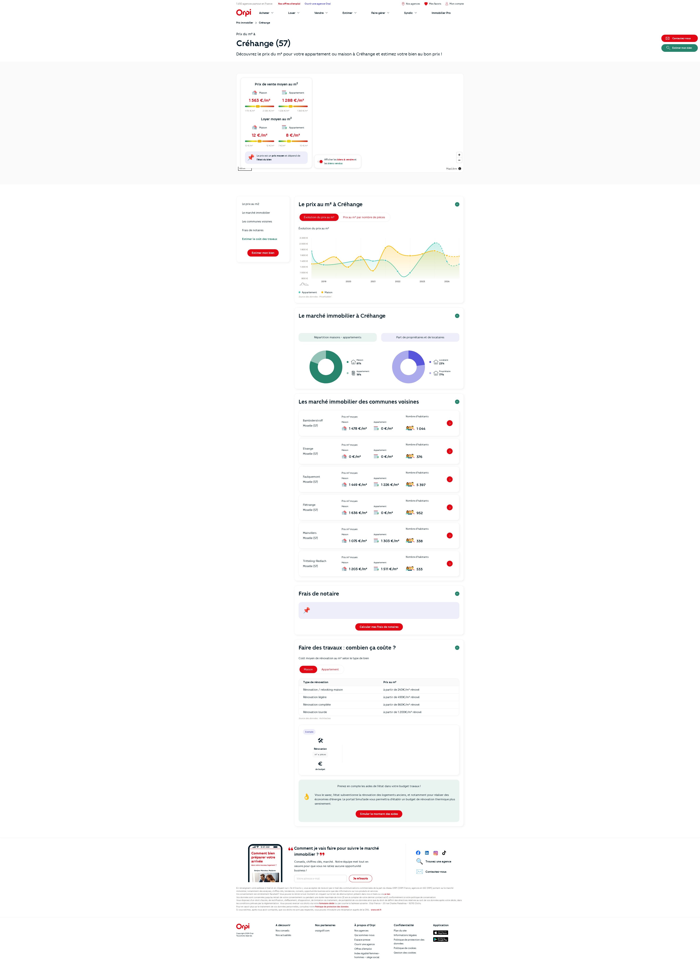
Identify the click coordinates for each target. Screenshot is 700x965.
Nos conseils (282, 930)
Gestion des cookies (405, 952)
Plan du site (400, 930)
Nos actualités (283, 935)
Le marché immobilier (256, 212)
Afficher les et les (340, 161)
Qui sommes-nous (364, 935)
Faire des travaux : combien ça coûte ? (347, 647)
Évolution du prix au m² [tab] (319, 217)
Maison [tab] (308, 669)
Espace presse (362, 939)
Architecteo (324, 718)
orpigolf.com (322, 930)
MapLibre (451, 168)
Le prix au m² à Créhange (331, 204)
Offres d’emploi (363, 948)
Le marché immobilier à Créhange (342, 315)
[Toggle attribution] (460, 168)
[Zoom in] (459, 154)
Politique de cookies (405, 948)
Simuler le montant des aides (379, 814)
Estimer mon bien (263, 253)
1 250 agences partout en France (254, 3)
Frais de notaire (319, 593)
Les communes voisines (257, 221)
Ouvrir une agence (364, 944)
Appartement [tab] (330, 669)
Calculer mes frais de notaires (379, 627)
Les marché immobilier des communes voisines (359, 401)
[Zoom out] (459, 160)
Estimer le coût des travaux (259, 239)
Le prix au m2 (250, 204)
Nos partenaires (325, 925)
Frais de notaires (252, 230)
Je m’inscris (360, 878)
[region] (350, 123)
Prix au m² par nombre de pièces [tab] (364, 217)
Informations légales (405, 935)
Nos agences (361, 930)
